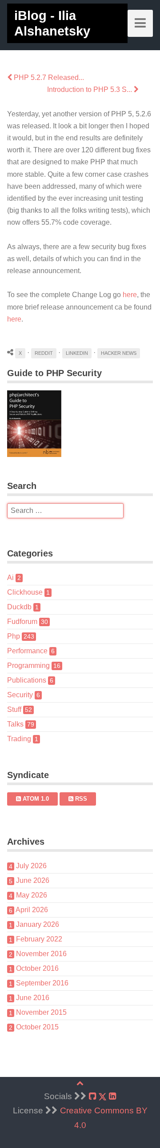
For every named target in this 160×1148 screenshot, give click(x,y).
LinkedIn (77, 353)
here (130, 294)
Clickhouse (28, 592)
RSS (80, 798)
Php (20, 636)
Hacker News (118, 353)
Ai (14, 577)
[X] (102, 1096)
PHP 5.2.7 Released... (48, 77)
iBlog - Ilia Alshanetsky (52, 23)
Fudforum (27, 621)
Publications (30, 680)
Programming (33, 665)
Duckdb (23, 607)
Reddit (44, 353)
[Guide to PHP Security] (80, 423)
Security (23, 695)
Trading (22, 739)
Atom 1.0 (35, 798)
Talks (20, 724)
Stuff (19, 709)
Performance (31, 651)
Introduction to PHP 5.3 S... (90, 89)
